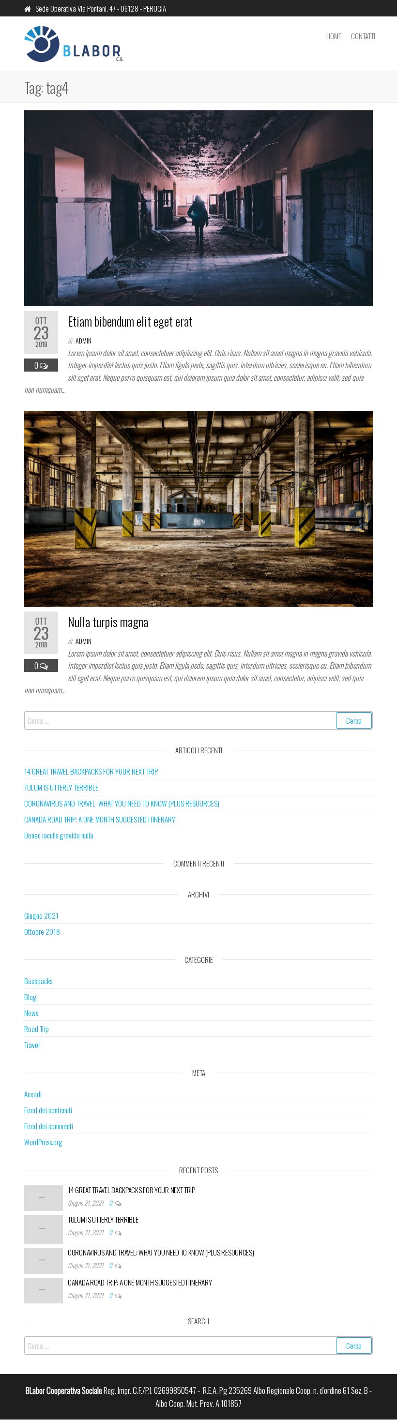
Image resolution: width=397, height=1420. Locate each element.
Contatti (363, 35)
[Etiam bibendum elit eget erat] (198, 207)
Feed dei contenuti (48, 1110)
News (31, 1012)
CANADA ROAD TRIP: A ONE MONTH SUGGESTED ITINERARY (99, 819)
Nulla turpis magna (108, 621)
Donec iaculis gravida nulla (58, 835)
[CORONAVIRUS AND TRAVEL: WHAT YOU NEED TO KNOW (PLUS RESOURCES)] (43, 1259)
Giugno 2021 (41, 915)
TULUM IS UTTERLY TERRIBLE (61, 787)
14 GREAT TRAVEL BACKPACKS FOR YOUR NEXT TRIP (91, 771)
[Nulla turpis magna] (198, 507)
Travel (32, 1044)
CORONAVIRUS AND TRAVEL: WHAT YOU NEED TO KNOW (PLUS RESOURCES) (121, 803)
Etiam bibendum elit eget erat (130, 321)
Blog (30, 996)
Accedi (33, 1094)
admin (84, 340)
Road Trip (36, 1028)
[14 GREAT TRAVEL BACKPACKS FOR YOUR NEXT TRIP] (43, 1197)
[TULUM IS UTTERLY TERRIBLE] (43, 1228)
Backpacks (38, 980)
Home (333, 35)
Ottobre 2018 (42, 931)
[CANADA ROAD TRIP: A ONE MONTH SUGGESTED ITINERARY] (43, 1289)
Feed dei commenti (48, 1126)
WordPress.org (43, 1141)
